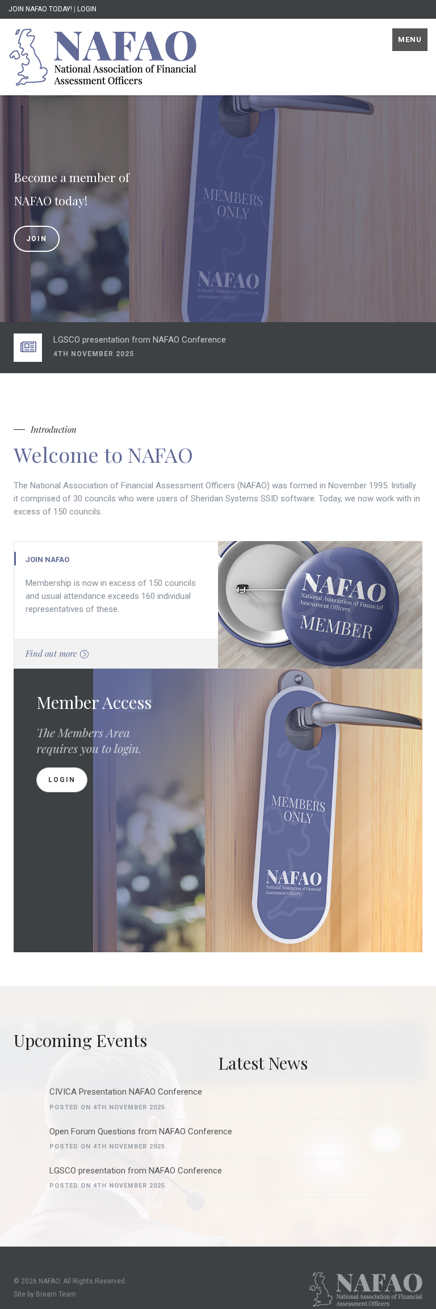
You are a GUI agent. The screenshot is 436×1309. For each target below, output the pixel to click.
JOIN (36, 239)
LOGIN (87, 9)
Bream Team (56, 1294)
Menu (410, 39)
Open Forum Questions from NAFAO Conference (140, 1131)
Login (62, 780)
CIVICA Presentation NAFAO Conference (125, 1092)
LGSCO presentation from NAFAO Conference (139, 340)
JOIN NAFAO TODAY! (40, 9)
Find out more (51, 653)
